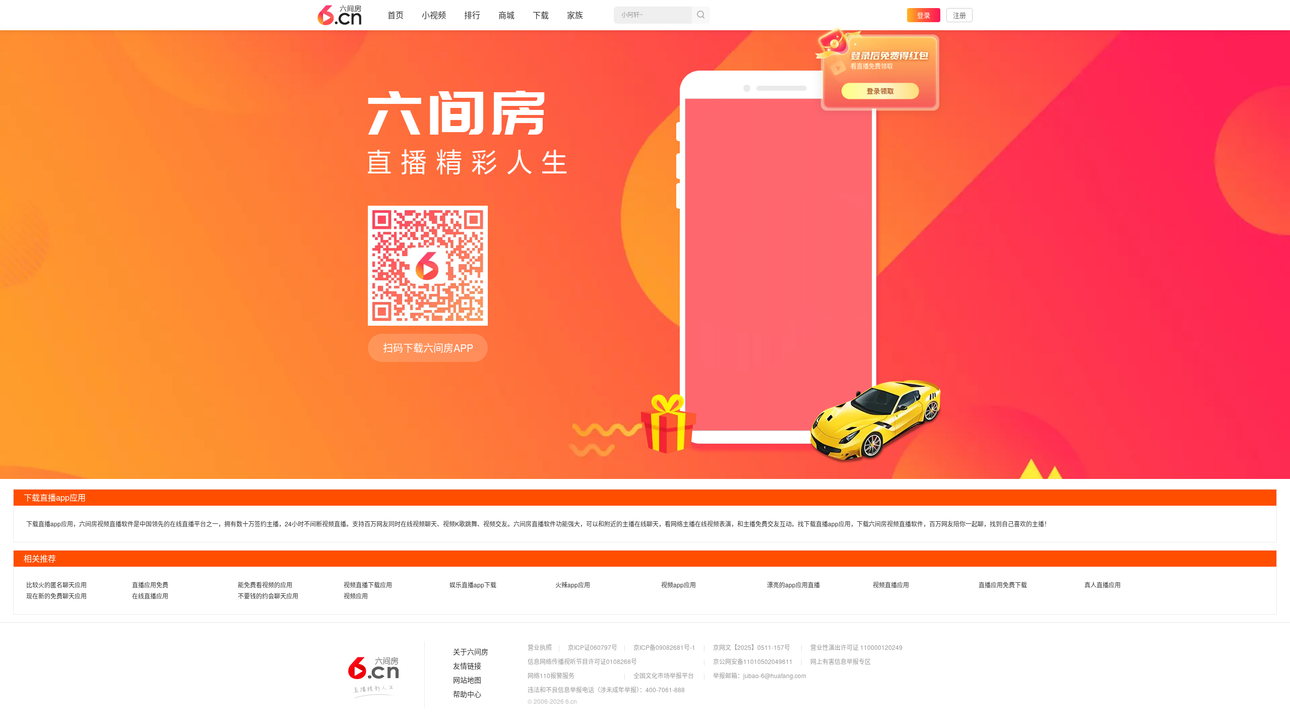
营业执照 (540, 647)
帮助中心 (467, 694)
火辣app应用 (572, 584)
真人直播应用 (1102, 584)
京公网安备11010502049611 (753, 661)
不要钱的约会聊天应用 (268, 595)
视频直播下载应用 (368, 584)
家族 (575, 15)
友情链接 (467, 666)
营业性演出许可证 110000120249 (856, 647)
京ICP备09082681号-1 (664, 647)
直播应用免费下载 (1003, 584)
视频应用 (356, 595)
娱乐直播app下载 (472, 584)
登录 (923, 15)
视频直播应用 (891, 584)
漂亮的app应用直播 (793, 584)
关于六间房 (470, 652)
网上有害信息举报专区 (840, 661)
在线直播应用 (150, 595)
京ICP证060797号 (592, 647)
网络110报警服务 (551, 675)
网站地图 (467, 680)
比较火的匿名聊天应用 (56, 584)
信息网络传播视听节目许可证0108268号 (582, 661)
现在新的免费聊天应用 (56, 595)
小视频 (434, 15)
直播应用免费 (150, 584)
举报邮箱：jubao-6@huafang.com (759, 675)
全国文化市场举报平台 (663, 675)
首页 (396, 15)
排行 (472, 15)
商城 (506, 15)
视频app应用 (678, 584)
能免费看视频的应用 (265, 584)
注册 (959, 15)
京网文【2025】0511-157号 (751, 647)
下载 (541, 15)
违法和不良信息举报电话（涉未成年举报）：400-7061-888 (606, 689)
